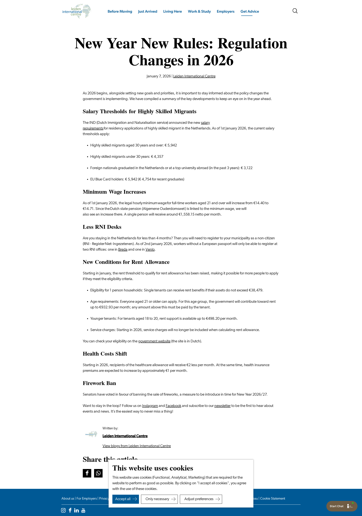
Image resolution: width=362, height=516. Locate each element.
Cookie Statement (272, 499)
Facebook (173, 406)
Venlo (150, 250)
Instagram (150, 406)
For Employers (87, 499)
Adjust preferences (198, 499)
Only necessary (157, 499)
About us (68, 499)
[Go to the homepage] (76, 11)
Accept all (122, 499)
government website (154, 341)
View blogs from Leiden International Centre (137, 446)
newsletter (222, 406)
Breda (122, 250)
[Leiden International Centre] (91, 434)
